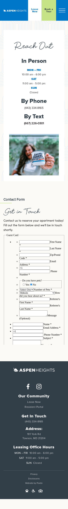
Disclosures (34, 479)
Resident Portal (34, 407)
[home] (15, 10)
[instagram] (39, 386)
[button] (62, 10)
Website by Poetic (34, 483)
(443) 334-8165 (34, 108)
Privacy (34, 474)
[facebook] (28, 386)
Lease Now (34, 402)
